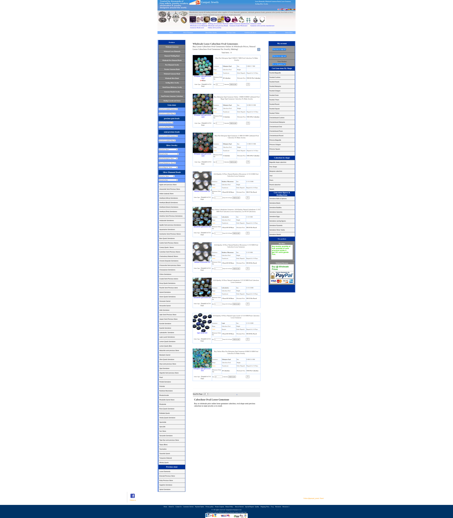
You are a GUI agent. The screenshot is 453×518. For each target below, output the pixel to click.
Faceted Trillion (274, 113)
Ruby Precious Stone (166, 480)
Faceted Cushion (274, 77)
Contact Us (178, 507)
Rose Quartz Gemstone (166, 409)
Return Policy (229, 507)
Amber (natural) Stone (166, 193)
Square (271, 189)
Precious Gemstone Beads (172, 69)
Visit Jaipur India (230, 32)
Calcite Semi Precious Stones (168, 243)
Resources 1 (286, 507)
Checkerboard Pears (276, 131)
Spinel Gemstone (164, 489)
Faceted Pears (274, 100)
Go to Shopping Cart (279, 64)
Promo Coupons (219, 507)
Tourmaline (163, 449)
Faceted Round (274, 104)
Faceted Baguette (275, 73)
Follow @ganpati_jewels (311, 498)
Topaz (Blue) (163, 444)
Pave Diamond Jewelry (172, 65)
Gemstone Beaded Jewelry (172, 92)
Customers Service (188, 507)
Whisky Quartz (164, 462)
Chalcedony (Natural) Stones (168, 256)
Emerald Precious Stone (167, 476)
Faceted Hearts (274, 82)
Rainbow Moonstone (166, 391)
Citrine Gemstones (165, 274)
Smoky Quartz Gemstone (167, 418)
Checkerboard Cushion (276, 118)
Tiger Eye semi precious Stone (169, 440)
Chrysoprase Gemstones (167, 270)
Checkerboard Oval (275, 126)
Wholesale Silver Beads (172, 78)
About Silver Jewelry (211, 32)
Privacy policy (210, 507)
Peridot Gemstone (165, 382)
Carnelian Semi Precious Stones (169, 252)
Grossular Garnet (164, 301)
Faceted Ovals (274, 95)
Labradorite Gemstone (166, 332)
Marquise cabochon (275, 171)
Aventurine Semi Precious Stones (170, 234)
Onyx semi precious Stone (167, 364)
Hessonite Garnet (165, 306)
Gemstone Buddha (275, 207)
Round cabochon (275, 185)
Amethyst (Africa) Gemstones (168, 198)
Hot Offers (282, 243)
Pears (271, 180)
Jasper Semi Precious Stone (168, 319)
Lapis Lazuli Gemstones (167, 337)
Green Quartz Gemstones (167, 297)
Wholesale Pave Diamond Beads (172, 60)
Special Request (249, 507)
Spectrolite (162, 422)
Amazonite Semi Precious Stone (169, 189)
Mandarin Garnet (164, 355)
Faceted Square (274, 109)
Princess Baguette (275, 140)
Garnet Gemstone (165, 292)
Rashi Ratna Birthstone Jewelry (172, 87)
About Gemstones (188, 32)
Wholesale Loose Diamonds (172, 51)
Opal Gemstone (164, 368)
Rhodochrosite (164, 395)
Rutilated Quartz (164, 413)
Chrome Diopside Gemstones (168, 261)
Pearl (161, 377)
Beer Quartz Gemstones (167, 238)
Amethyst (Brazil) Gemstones (168, 202)
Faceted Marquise (275, 86)
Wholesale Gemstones (172, 47)
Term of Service (239, 507)
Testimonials (272, 32)
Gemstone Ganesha (275, 212)
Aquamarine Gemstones (167, 229)
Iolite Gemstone (164, 310)
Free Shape (273, 167)
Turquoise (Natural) (165, 458)
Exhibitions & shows (250, 32)
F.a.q (272, 507)
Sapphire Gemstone (165, 485)
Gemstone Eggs (274, 216)
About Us (171, 507)
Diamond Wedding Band (172, 56)
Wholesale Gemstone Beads (172, 74)
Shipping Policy (264, 507)
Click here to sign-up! (279, 56)
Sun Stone (162, 431)
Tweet (322, 498)
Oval (270, 176)
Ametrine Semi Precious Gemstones (170, 216)
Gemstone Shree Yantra (277, 230)
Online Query (289, 32)
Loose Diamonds (164, 471)
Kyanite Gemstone (165, 328)
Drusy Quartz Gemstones (167, 283)
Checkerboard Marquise (277, 122)
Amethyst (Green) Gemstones (168, 207)
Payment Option (199, 507)
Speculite (162, 427)
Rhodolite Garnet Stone (166, 400)
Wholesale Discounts (282, 263)
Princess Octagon (275, 144)
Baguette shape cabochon (277, 162)
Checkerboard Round (276, 135)
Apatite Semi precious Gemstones (170, 225)
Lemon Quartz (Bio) (165, 346)
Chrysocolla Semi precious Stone (170, 265)
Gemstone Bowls (274, 203)
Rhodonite (162, 404)
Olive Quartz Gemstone (166, 359)
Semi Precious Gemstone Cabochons (172, 96)
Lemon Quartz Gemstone (167, 341)
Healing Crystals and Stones (172, 101)
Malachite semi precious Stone (169, 350)
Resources (278, 507)
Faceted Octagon (274, 91)
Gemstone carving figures (277, 221)
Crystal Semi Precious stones (168, 279)
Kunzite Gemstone (165, 323)
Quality (257, 507)
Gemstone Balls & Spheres (278, 198)
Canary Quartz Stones (166, 247)
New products (282, 239)
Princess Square (274, 149)
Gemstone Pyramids (275, 225)
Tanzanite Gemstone (166, 436)
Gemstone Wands (275, 234)
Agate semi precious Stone (168, 185)
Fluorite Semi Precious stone (168, 288)
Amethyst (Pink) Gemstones (168, 211)
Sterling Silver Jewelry (172, 83)
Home (171, 32)
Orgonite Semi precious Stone (169, 373)
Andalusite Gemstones (166, 220)
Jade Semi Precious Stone (167, 314)
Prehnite (162, 386)
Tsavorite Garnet (164, 453)
